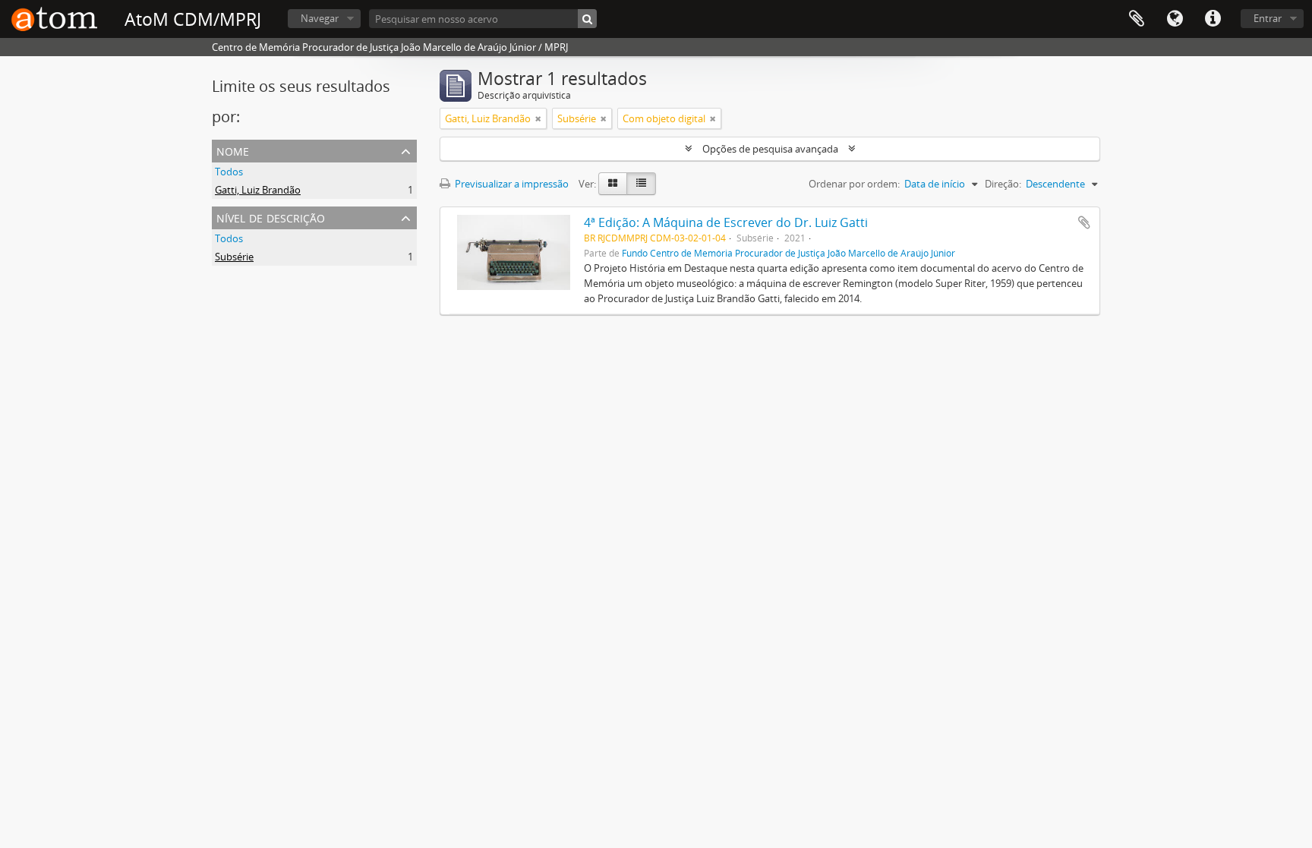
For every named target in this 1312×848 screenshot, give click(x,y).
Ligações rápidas (1213, 19)
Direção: (1003, 184)
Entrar (1268, 18)
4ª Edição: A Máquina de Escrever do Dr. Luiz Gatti (726, 222)
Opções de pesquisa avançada (770, 149)
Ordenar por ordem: (854, 184)
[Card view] (612, 183)
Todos (229, 171)
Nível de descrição (270, 216)
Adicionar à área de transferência (1084, 222)
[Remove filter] (538, 118)
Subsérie (234, 256)
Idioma (1175, 19)
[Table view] (641, 183)
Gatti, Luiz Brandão (258, 190)
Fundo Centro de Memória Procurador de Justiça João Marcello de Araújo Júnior (788, 253)
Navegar (320, 18)
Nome (232, 150)
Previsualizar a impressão (511, 184)
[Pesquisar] (587, 18)
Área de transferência (1137, 19)
